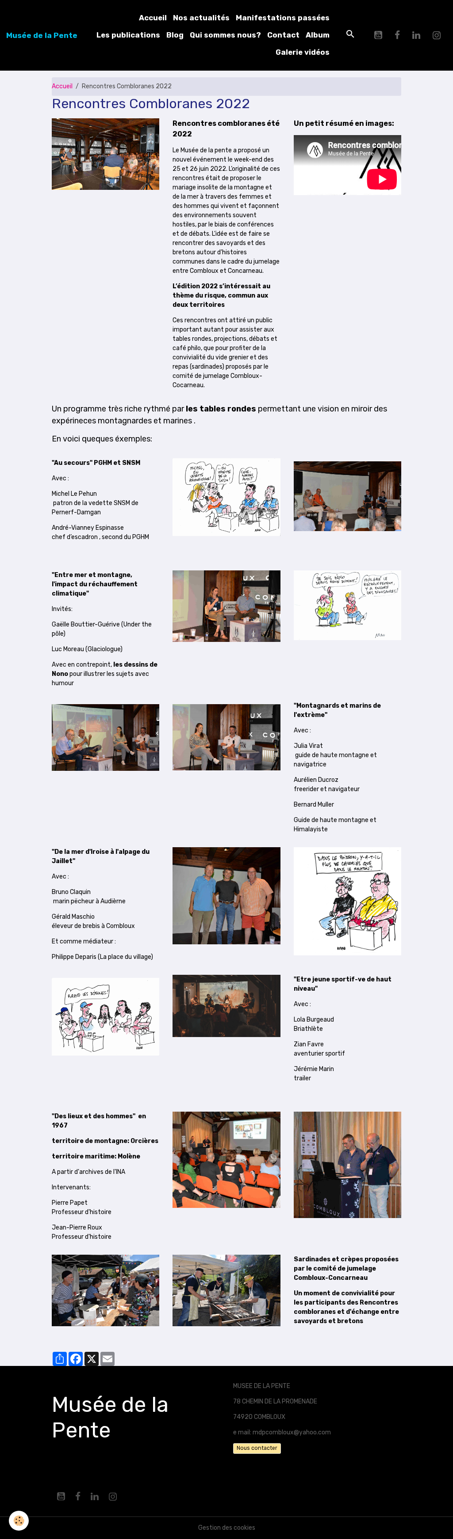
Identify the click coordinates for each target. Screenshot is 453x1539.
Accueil (153, 17)
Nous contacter (257, 1448)
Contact (283, 34)
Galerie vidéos (303, 52)
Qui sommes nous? (225, 34)
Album (318, 34)
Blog (175, 34)
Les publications (128, 34)
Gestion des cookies (226, 1527)
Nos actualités (201, 17)
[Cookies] (19, 1521)
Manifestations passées (283, 17)
